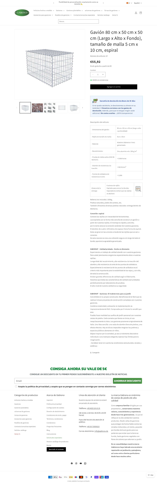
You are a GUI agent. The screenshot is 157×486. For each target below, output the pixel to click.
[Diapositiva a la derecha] (82, 107)
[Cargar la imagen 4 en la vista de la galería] (61, 107)
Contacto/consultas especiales (25, 426)
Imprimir (50, 400)
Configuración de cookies (55, 408)
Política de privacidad (54, 404)
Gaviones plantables (21, 408)
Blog (48, 430)
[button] (43, 10)
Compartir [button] (95, 353)
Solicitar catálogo (20, 430)
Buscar (49, 445)
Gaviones (17, 404)
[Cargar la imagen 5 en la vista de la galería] (74, 107)
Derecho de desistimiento (55, 411)
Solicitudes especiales (54, 438)
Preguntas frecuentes (54, 426)
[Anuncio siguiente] (103, 3)
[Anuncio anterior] (53, 3)
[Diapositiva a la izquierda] (16, 107)
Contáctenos (51, 423)
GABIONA (74, 481)
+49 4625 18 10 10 (93, 408)
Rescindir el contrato (56, 449)
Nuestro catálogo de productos (57, 441)
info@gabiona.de (101, 431)
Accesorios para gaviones (23, 419)
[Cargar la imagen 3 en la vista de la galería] (49, 107)
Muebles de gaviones (21, 423)
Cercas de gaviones (21, 415)
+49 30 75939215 (93, 426)
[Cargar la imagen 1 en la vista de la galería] (25, 107)
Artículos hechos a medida (23, 400)
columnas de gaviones (22, 411)
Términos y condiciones (55, 419)
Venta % (17, 434)
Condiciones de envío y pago (56, 415)
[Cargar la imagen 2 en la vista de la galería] (37, 107)
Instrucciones (51, 434)
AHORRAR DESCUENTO (127, 381)
